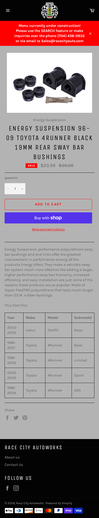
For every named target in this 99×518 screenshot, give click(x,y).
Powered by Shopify (59, 503)
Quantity (11, 178)
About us (12, 457)
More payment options (48, 229)
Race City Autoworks (30, 503)
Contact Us (14, 464)
